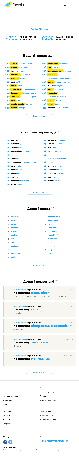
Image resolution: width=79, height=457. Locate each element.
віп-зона (25, 151)
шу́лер (13, 220)
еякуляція (59, 89)
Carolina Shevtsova (20, 290)
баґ (16, 158)
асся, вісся (40, 293)
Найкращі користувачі (48, 400)
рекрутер (22, 155)
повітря (22, 108)
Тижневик (44, 396)
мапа (22, 78)
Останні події (8, 400)
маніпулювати (54, 440)
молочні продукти (28, 97)
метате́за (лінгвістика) (57, 97)
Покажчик (7, 388)
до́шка (58, 100)
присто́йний (53, 235)
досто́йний (15, 253)
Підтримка (7, 424)
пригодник (40, 359)
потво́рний (52, 253)
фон (53, 177)
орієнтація (30, 104)
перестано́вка (54, 216)
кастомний (63, 108)
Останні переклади (47, 392)
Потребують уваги (10, 392)
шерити (58, 166)
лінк (18, 173)
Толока (5, 404)
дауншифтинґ (31, 162)
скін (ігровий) (58, 67)
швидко (20, 71)
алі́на (50, 257)
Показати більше (39, 116)
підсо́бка (51, 246)
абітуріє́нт (60, 169)
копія (56, 181)
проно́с (51, 242)
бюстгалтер (24, 181)
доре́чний (15, 257)
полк (50, 224)
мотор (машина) (62, 82)
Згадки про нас (46, 411)
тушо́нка (63, 63)
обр (34, 309)
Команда (6, 419)
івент (55, 147)
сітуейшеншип (29, 89)
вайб (18, 82)
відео (19, 169)
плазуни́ (14, 228)
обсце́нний (52, 231)
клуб (20, 86)
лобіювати (25, 74)
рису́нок (51, 250)
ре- (18, 100)
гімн (20, 147)
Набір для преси (46, 415)
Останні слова (45, 388)
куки (21, 144)
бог (12, 239)
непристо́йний (54, 228)
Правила (6, 415)
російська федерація (57, 158)
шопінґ (20, 177)
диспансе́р (52, 239)
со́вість (68, 71)
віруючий (23, 67)
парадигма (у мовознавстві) (60, 78)
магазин (60, 144)
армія (20, 184)
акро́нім (14, 231)
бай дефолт (61, 140)
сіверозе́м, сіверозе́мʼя (51, 326)
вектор (58, 104)
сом (12, 242)
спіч (57, 162)
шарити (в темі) (25, 63)
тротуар (57, 151)
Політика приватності (48, 419)
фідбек (19, 166)
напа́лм (14, 235)
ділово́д (14, 250)
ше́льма (14, 224)
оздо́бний (15, 246)
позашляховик (29, 93)
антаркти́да (15, 216)
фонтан (60, 173)
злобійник (40, 342)
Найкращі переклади (11, 396)
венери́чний (53, 220)
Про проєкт (7, 411)
